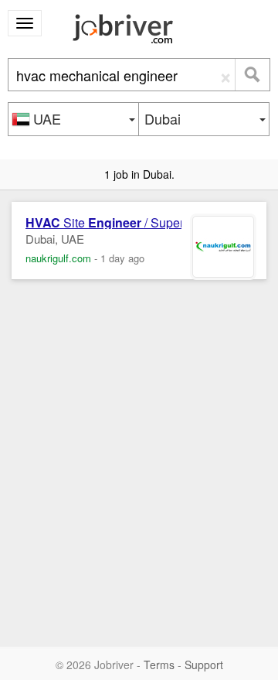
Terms (159, 664)
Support (204, 664)
